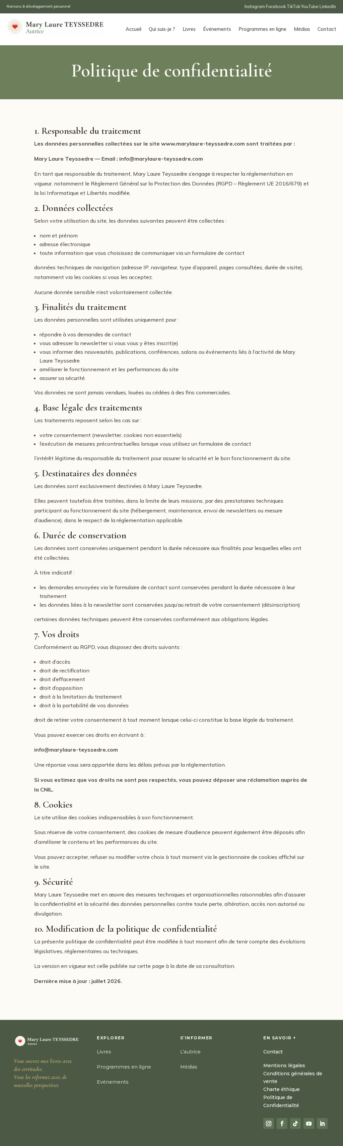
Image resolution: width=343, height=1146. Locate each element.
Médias (302, 29)
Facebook (276, 6)
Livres (189, 29)
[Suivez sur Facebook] (282, 1123)
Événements (217, 29)
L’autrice (190, 1052)
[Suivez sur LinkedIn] (322, 1123)
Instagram (255, 6)
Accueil (133, 29)
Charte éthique (281, 1089)
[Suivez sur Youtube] (308, 1123)
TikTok (293, 6)
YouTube (310, 6)
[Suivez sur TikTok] (295, 1123)
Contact (327, 29)
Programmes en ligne (262, 29)
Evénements (113, 1082)
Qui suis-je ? (162, 29)
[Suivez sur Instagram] (268, 1123)
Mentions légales (284, 1065)
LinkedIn (328, 6)
